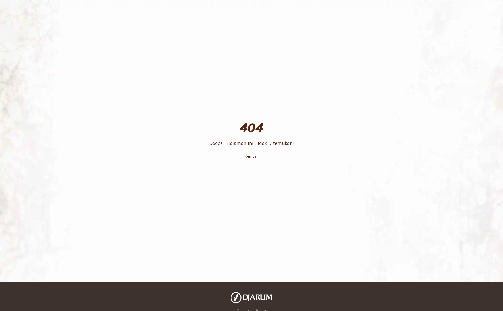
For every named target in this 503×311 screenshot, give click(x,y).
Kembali (251, 157)
